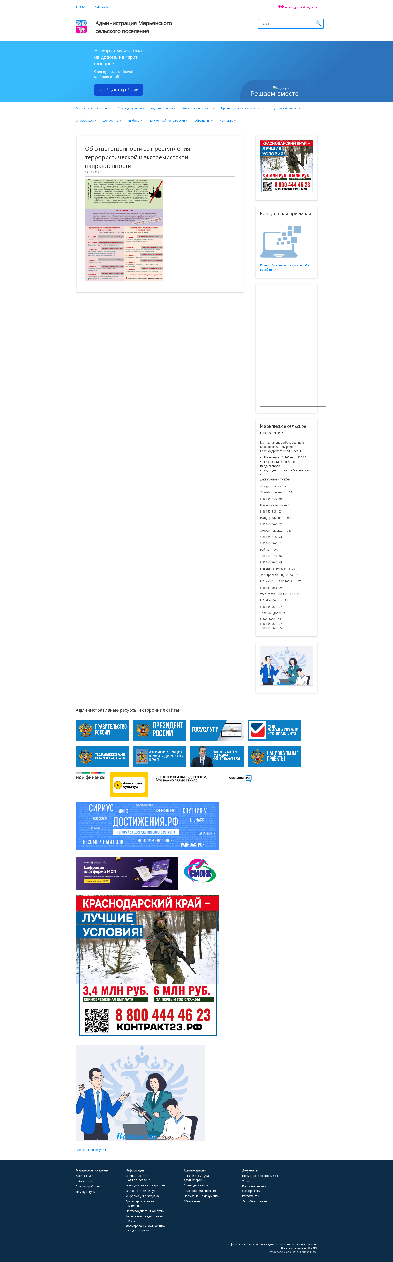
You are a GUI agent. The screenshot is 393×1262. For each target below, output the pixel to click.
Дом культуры (85, 1192)
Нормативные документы (201, 1196)
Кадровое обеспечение (200, 1191)
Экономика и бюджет (197, 108)
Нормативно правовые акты (262, 1176)
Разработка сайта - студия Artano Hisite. (293, 1252)
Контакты (102, 6)
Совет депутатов (130, 108)
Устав (246, 1181)
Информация (85, 120)
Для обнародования (256, 1201)
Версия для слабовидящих (300, 7)
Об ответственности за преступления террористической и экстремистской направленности (137, 157)
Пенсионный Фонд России (167, 120)
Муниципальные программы (145, 1185)
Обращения (202, 120)
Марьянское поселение (92, 108)
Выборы (134, 120)
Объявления (192, 1201)
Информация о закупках (142, 1196)
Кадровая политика (284, 108)
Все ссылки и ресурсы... (92, 1150)
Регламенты (250, 1196)
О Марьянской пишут (140, 1191)
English (81, 6)
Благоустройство (88, 1186)
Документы (111, 120)
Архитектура (84, 1176)
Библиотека (84, 1181)
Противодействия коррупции (241, 108)
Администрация (162, 108)
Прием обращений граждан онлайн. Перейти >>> (285, 267)
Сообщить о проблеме (119, 90)
